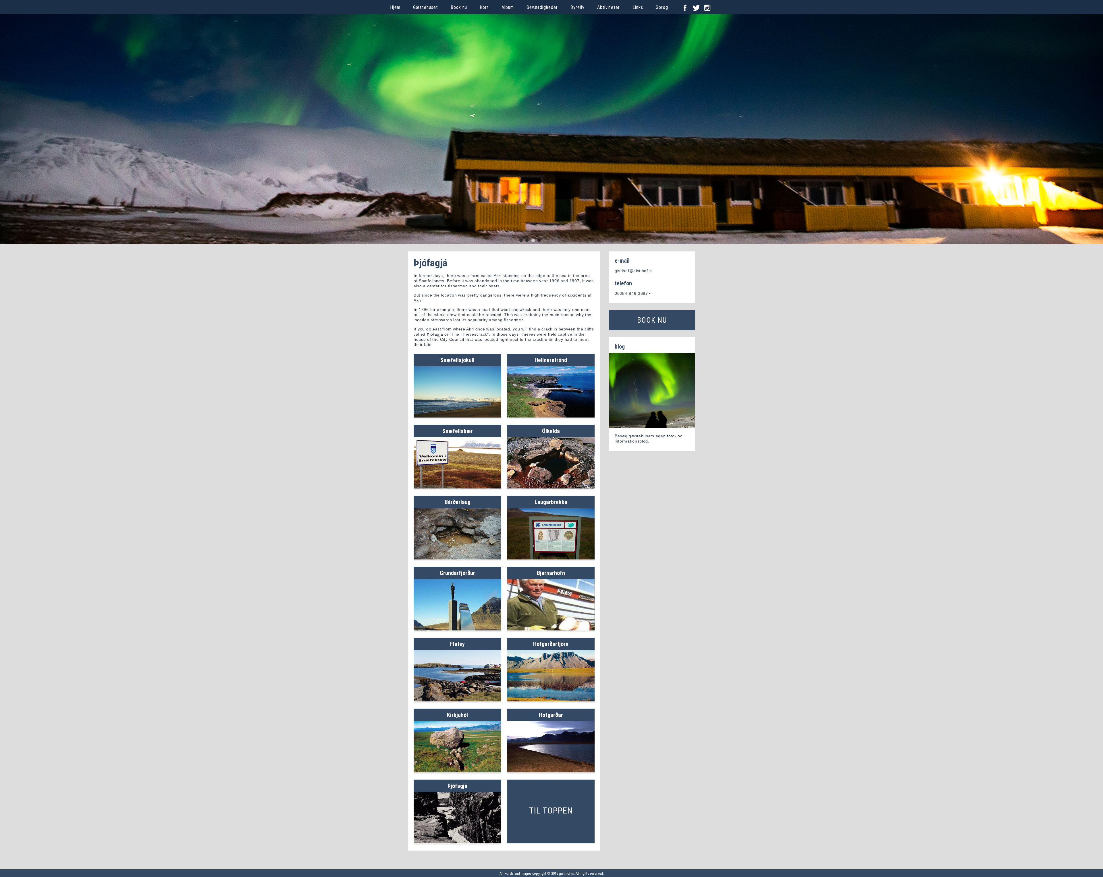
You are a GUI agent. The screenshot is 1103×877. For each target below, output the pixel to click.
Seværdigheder (542, 7)
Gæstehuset (425, 7)
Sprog (662, 7)
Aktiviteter (608, 7)
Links (638, 7)
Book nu (459, 7)
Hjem (395, 7)
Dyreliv (577, 7)
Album (508, 7)
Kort (484, 7)
